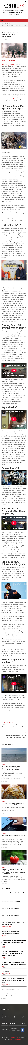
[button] (2, 1)
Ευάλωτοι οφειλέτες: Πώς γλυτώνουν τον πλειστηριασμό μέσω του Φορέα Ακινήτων (12, 727)
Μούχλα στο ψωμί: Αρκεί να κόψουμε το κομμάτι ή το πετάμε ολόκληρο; (12, 804)
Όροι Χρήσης (4, 1029)
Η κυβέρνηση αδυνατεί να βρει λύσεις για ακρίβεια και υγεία (16, 736)
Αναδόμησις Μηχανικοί (16, 1039)
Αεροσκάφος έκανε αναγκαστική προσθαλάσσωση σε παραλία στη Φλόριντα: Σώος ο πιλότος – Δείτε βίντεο (13, 768)
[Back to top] (24, 1041)
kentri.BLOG (14, 1037)
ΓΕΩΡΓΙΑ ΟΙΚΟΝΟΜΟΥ (8, 61)
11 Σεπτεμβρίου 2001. (7, 65)
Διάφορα (3, 30)
